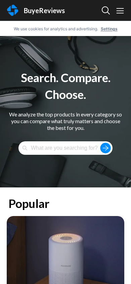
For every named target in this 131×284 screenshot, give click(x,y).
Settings (109, 28)
